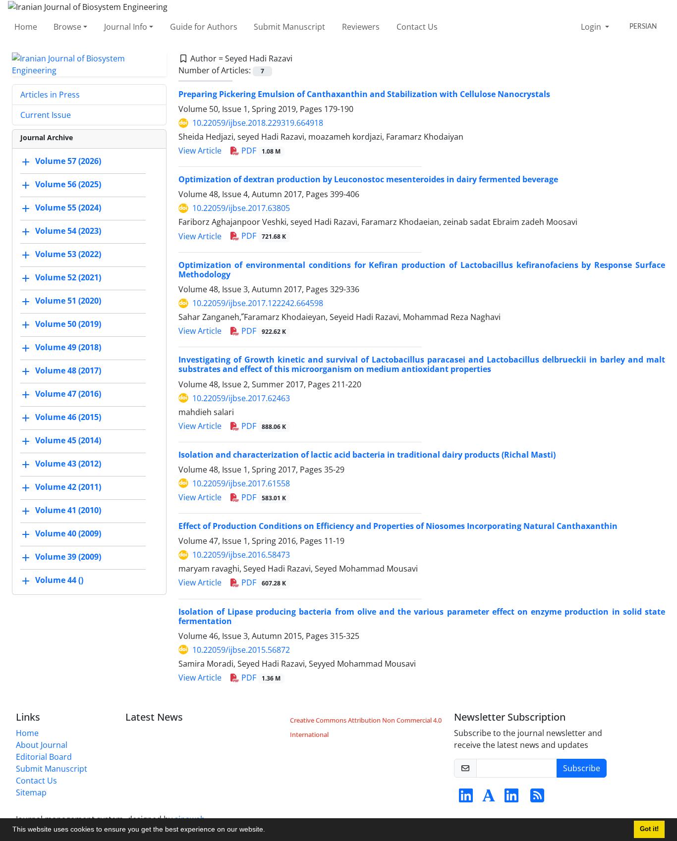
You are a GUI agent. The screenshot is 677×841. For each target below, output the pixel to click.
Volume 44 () (59, 580)
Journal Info (125, 26)
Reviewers (361, 26)
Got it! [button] (649, 829)
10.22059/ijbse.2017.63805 (241, 208)
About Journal (41, 744)
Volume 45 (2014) (68, 440)
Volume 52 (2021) (68, 277)
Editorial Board (44, 756)
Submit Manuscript (289, 26)
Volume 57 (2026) (68, 161)
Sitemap (31, 792)
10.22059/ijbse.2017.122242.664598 (257, 303)
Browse (67, 26)
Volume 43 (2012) (68, 463)
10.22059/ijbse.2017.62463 (241, 398)
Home (25, 26)
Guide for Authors (203, 26)
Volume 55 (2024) (68, 207)
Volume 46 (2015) (68, 417)
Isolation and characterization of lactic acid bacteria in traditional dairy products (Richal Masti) (367, 454)
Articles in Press (50, 94)
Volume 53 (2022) (68, 254)
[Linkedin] (466, 798)
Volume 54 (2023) (68, 230)
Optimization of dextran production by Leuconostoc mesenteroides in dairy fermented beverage (368, 179)
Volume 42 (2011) (68, 486)
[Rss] (537, 798)
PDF (260, 150)
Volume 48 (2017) (68, 370)
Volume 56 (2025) (68, 184)
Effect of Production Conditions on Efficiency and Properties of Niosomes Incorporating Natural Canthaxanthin (398, 526)
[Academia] (489, 798)
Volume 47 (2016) (68, 393)
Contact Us (417, 26)
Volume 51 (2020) (68, 300)
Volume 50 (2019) (68, 323)
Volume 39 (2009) (68, 556)
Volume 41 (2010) (68, 510)
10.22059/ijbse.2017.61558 (241, 483)
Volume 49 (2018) (68, 347)
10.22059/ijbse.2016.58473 (241, 554)
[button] (268, 830)
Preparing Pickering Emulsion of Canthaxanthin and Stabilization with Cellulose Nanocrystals (364, 94)
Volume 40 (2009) (68, 533)
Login (592, 26)
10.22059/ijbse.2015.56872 (241, 649)
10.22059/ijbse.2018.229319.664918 (257, 122)
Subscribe (581, 768)
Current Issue (45, 114)
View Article (200, 150)
